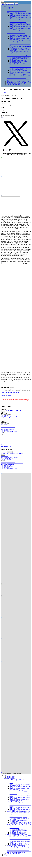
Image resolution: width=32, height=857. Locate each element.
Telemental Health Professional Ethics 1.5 (18, 63)
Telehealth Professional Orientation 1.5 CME (19, 68)
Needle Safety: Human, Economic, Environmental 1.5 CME (19, 82)
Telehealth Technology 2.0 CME (16, 69)
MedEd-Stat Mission (11, 7)
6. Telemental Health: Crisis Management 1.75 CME (20, 53)
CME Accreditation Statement (10, 392)
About (5, 6)
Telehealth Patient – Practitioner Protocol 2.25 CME (20, 67)
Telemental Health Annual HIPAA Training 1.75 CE (20, 75)
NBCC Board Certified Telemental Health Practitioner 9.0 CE (19, 56)
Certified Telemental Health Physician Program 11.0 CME (18, 42)
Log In (5, 85)
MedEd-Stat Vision (11, 8)
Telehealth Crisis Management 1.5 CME (18, 74)
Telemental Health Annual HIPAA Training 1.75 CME (20, 55)
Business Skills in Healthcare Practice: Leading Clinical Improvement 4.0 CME (19, 31)
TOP (1, 772)
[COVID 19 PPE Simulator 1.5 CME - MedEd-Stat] (11, 4)
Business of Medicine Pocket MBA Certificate (16, 11)
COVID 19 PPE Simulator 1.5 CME (13, 84)
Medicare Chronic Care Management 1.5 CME (16, 78)
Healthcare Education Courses (10, 10)
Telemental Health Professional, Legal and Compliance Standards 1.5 (18, 62)
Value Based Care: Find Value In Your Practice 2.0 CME (18, 81)
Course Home (3, 452)
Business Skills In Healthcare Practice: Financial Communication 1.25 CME (20, 16)
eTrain (2, 432)
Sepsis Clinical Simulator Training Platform (16, 83)
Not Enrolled (3, 103)
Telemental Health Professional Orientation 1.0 (19, 57)
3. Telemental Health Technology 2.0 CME (18, 48)
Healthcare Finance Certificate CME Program (16, 33)
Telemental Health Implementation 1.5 (18, 60)
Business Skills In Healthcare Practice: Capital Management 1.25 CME (19, 20)
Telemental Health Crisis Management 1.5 (18, 64)
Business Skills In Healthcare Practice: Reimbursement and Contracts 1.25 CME (18, 23)
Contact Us (6, 86)
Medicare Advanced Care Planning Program (16, 76)
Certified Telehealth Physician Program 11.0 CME (17, 66)
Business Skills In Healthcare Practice (14, 12)
